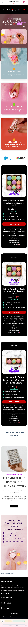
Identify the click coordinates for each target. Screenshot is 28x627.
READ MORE (14, 506)
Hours (16, 10)
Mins (20, 10)
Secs (24, 10)
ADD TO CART (14, 224)
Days (13, 10)
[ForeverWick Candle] (14, 2)
